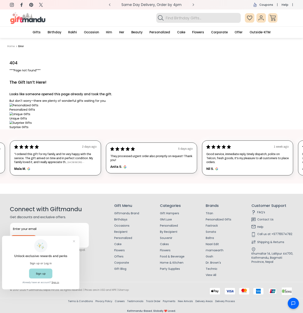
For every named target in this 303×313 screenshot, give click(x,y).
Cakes (164, 244)
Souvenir (166, 238)
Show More (74, 162)
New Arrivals (185, 301)
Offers (118, 256)
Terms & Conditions (80, 301)
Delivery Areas (204, 301)
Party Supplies (170, 269)
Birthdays (120, 219)
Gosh (209, 256)
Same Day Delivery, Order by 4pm (151, 4)
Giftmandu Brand (126, 213)
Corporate (121, 263)
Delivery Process (225, 301)
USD (102, 290)
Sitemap (123, 290)
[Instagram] (12, 5)
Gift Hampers (169, 213)
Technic (211, 269)
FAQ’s (261, 212)
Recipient (121, 232)
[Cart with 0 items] (272, 18)
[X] (41, 5)
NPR (114, 290)
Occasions (121, 226)
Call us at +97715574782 (274, 234)
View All (211, 275)
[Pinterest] (31, 5)
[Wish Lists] (249, 18)
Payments (169, 301)
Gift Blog (120, 269)
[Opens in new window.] (28, 168)
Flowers (119, 250)
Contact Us (265, 219)
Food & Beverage (172, 256)
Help (285, 5)
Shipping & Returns (270, 242)
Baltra (210, 238)
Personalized (123, 238)
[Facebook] (21, 5)
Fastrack (212, 226)
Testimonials (135, 301)
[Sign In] (261, 18)
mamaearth (214, 250)
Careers (120, 301)
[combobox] (198, 18)
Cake (118, 244)
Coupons (266, 5)
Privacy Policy (103, 301)
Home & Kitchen (171, 263)
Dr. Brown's (213, 263)
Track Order (153, 301)
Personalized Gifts (218, 219)
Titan (209, 213)
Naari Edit (212, 244)
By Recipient (168, 232)
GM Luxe (166, 219)
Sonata (211, 232)
